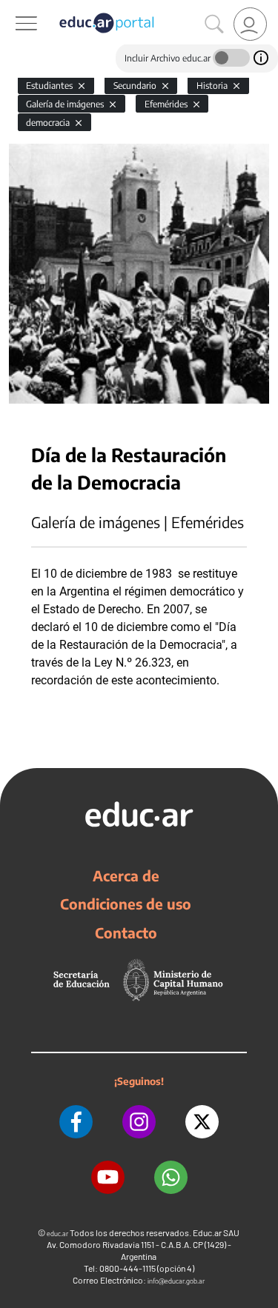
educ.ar (57, 1233)
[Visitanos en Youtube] (108, 1177)
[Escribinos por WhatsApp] (171, 1177)
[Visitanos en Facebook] (76, 1122)
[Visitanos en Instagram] (139, 1122)
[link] (250, 24)
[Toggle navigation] (13, 8)
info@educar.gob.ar (176, 1281)
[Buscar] (214, 24)
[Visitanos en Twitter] (202, 1122)
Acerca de (126, 875)
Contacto (126, 932)
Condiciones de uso (125, 903)
